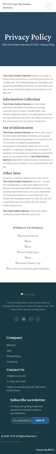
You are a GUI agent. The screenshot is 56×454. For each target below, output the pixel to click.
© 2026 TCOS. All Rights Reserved (18, 436)
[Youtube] (38, 319)
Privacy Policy (14, 356)
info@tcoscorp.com (16, 376)
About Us (11, 345)
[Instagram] (23, 319)
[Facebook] (16, 319)
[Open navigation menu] (48, 6)
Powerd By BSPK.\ (45, 449)
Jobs (9, 350)
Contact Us (12, 361)
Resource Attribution (11, 441)
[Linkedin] (30, 319)
